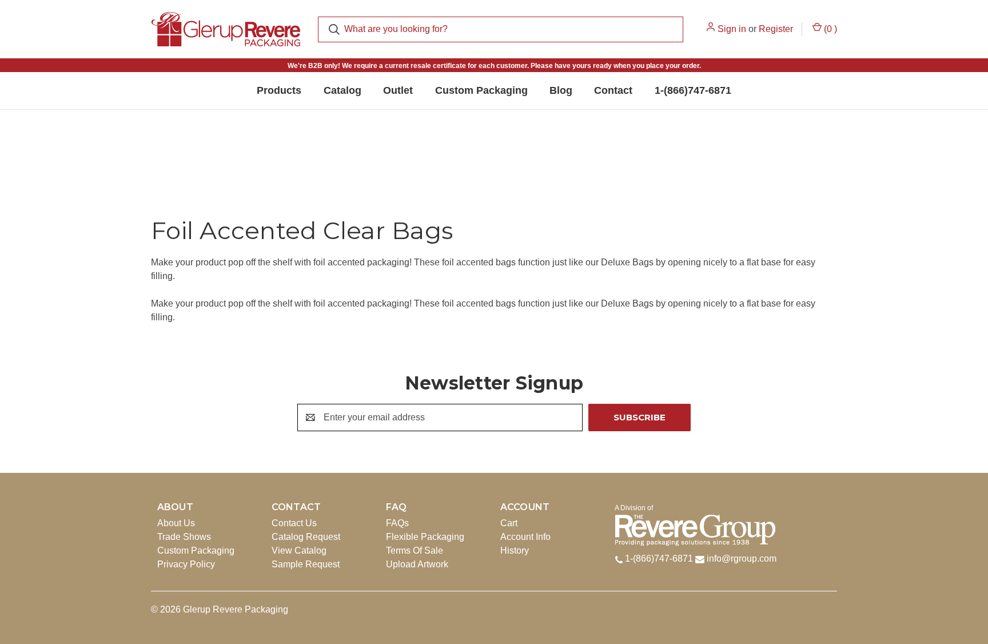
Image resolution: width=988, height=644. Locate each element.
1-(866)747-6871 (658, 558)
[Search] (334, 29)
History (514, 550)
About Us (176, 523)
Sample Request (306, 564)
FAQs (397, 523)
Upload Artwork (417, 564)
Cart (508, 523)
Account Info (525, 537)
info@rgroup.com (741, 558)
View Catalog (299, 550)
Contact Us (294, 523)
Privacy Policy (186, 564)
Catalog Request (306, 537)
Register (776, 29)
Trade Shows (184, 537)
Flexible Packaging (425, 537)
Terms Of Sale (414, 550)
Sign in (732, 29)
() (829, 28)
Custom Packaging (195, 550)
